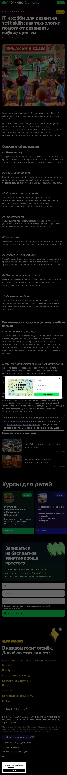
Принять (14, 770)
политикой (11, 767)
